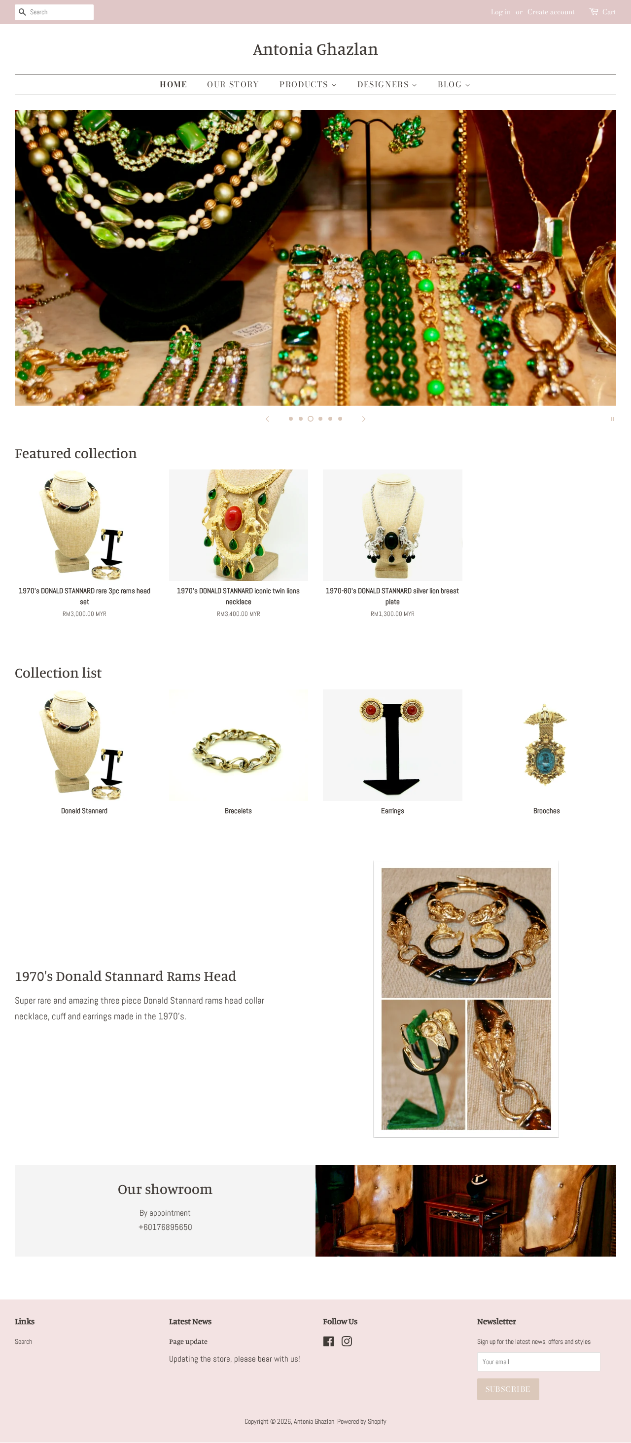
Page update (188, 1341)
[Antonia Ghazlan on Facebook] (328, 1343)
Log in (501, 11)
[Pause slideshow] (613, 418)
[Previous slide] (267, 418)
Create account (551, 11)
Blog (451, 84)
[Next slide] (364, 418)
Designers (384, 84)
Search (23, 1341)
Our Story (233, 84)
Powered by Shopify (361, 1421)
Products (305, 84)
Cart (609, 11)
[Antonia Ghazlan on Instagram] (346, 1343)
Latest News (190, 1321)
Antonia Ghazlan (315, 49)
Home (173, 84)
